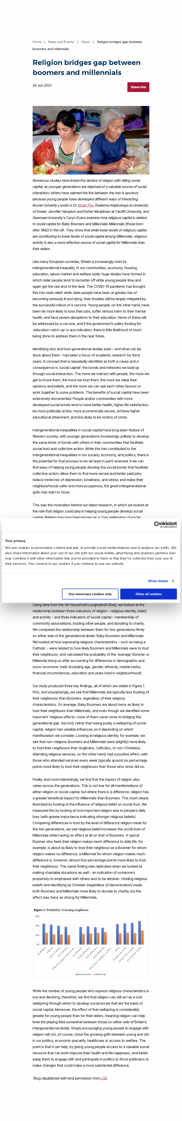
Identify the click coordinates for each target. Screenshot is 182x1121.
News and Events (61, 42)
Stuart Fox (85, 205)
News (85, 42)
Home (37, 42)
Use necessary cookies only (90, 594)
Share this (138, 87)
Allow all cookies (148, 594)
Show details (158, 581)
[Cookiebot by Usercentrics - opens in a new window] (157, 524)
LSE (103, 1078)
